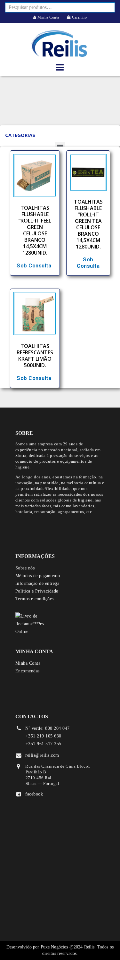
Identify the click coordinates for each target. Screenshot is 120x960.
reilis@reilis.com (42, 755)
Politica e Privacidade (36, 591)
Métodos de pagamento (37, 575)
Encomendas (27, 671)
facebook (34, 794)
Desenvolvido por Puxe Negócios (37, 947)
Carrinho (79, 17)
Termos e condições (34, 598)
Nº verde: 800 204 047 (47, 728)
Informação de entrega (37, 583)
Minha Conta (47, 17)
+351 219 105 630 (43, 736)
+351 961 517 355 (43, 743)
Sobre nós (25, 568)
